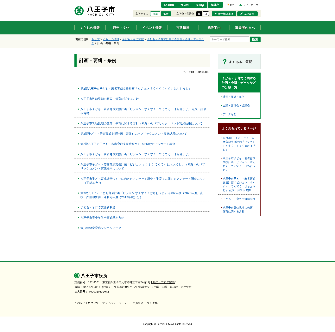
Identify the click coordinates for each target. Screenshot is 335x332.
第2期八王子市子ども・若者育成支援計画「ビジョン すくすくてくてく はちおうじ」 (135, 88)
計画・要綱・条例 (233, 96)
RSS (232, 5)
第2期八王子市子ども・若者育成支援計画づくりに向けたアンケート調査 (127, 144)
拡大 (165, 13)
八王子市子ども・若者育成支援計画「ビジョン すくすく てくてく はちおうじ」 (135, 154)
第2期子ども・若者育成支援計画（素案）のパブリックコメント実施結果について (133, 133)
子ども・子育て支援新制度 (97, 207)
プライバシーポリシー (115, 303)
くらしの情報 (111, 39)
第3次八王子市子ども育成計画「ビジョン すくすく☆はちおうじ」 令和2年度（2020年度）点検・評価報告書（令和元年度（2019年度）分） (141, 195)
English (169, 5)
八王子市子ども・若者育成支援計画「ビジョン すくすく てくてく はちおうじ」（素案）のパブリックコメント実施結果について (142, 166)
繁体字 (215, 5)
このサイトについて (86, 303)
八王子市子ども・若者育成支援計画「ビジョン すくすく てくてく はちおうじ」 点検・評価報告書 (143, 111)
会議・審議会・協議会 (236, 105)
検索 (255, 39)
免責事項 (138, 303)
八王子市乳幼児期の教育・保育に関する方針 (109, 99)
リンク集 (152, 303)
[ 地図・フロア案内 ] (163, 282)
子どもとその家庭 (133, 39)
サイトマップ (250, 5)
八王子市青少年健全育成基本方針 (102, 217)
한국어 (184, 5)
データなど (229, 114)
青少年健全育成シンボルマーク (100, 228)
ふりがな (249, 13)
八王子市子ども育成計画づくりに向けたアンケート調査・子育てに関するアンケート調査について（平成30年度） (142, 181)
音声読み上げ (225, 13)
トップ (96, 39)
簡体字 (200, 5)
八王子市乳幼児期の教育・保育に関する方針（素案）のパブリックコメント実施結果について (141, 123)
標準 (155, 13)
